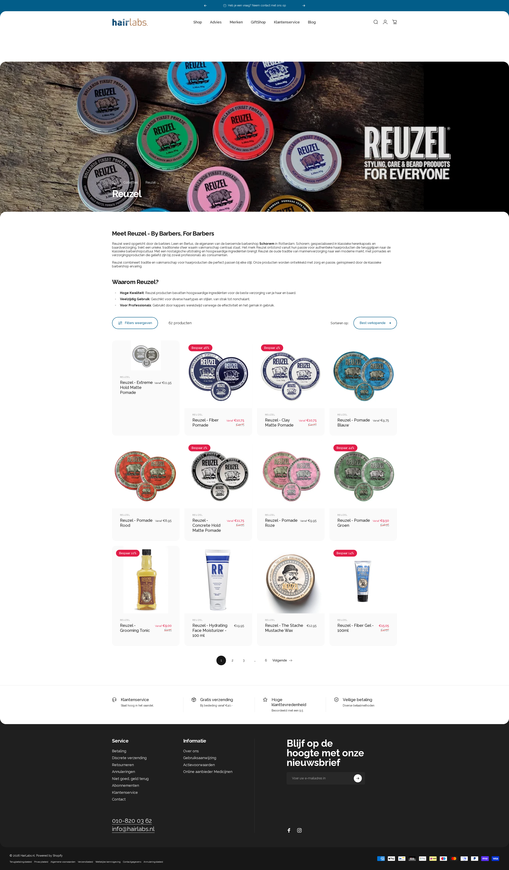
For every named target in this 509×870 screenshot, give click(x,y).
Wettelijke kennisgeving (108, 861)
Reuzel (125, 377)
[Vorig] (205, 5)
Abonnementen (125, 785)
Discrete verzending (129, 758)
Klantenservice (135, 699)
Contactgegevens (132, 861)
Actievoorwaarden (199, 765)
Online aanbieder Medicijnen (207, 772)
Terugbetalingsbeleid (21, 861)
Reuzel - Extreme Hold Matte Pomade (136, 387)
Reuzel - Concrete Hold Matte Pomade (206, 525)
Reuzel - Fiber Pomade (205, 422)
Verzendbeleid (85, 861)
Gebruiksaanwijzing (199, 758)
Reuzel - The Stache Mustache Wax (284, 628)
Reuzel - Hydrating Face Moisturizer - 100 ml (209, 630)
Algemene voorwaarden (63, 861)
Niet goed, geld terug (130, 779)
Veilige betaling (357, 699)
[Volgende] (303, 5)
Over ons (191, 751)
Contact (119, 799)
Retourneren (123, 765)
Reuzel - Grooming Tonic (135, 628)
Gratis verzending (216, 699)
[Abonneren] (358, 778)
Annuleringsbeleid (153, 861)
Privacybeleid (41, 861)
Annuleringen (123, 772)
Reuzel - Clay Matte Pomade (279, 422)
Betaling (119, 751)
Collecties (130, 182)
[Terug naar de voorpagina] (114, 182)
